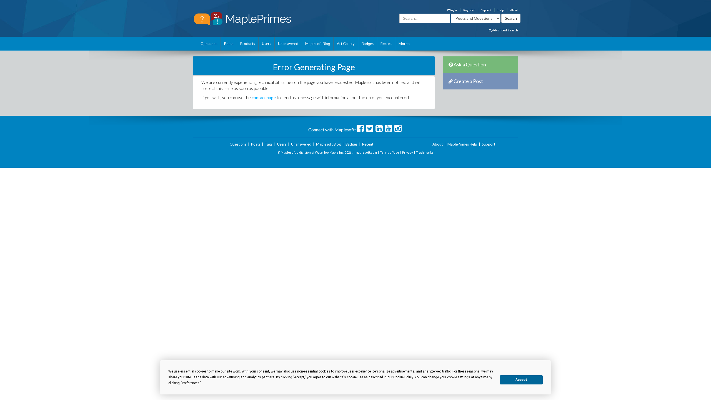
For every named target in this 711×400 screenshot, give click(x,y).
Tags (268, 144)
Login (453, 10)
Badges (368, 43)
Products (247, 43)
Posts (228, 43)
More (403, 43)
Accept (521, 380)
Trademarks (425, 152)
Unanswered (288, 43)
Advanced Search (505, 30)
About (514, 10)
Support (486, 10)
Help (500, 10)
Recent (386, 43)
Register (469, 10)
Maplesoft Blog (317, 43)
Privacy (407, 152)
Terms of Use (389, 152)
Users (266, 43)
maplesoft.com (366, 152)
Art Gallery (346, 43)
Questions (209, 43)
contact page (264, 97)
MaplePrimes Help (462, 144)
